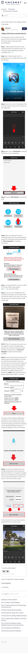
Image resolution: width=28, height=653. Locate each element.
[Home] (11, 3)
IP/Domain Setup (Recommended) (11, 610)
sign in (6, 594)
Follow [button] (24, 28)
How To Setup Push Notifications (10, 628)
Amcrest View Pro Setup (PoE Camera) (12, 613)
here (5, 289)
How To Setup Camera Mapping (10, 602)
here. (12, 52)
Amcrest (3, 9)
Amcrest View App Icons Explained (11, 631)
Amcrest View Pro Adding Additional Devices (14, 615)
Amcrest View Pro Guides (10, 11)
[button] (25, 3)
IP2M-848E (11, 9)
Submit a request (19, 579)
